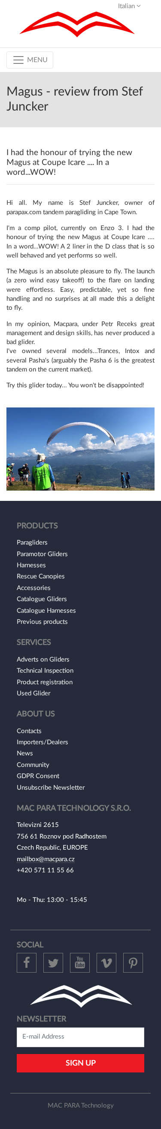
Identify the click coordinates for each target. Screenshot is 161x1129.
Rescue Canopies (41, 576)
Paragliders (32, 542)
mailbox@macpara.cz (46, 859)
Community (33, 765)
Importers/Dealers (42, 742)
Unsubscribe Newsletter (51, 788)
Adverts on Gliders (43, 659)
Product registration (45, 682)
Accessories (34, 588)
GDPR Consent (38, 776)
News (25, 753)
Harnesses (31, 565)
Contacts (29, 731)
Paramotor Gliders (42, 554)
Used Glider (33, 693)
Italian (127, 6)
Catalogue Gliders (42, 599)
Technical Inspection (45, 671)
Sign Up (81, 1063)
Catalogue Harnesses (46, 611)
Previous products (42, 622)
